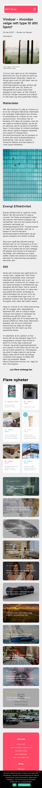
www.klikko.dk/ (23, 757)
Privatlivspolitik (24, 785)
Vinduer (6, 73)
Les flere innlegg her (21, 369)
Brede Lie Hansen (24, 32)
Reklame (21, 769)
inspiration (7, 36)
